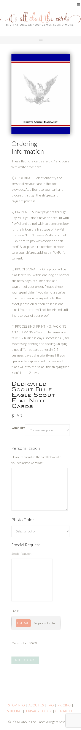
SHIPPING (14, 711)
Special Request (21, 553)
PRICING (64, 705)
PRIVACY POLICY (39, 711)
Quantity (18, 427)
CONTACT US (65, 711)
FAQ (51, 705)
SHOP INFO (16, 705)
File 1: (15, 611)
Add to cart (25, 660)
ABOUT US (36, 705)
